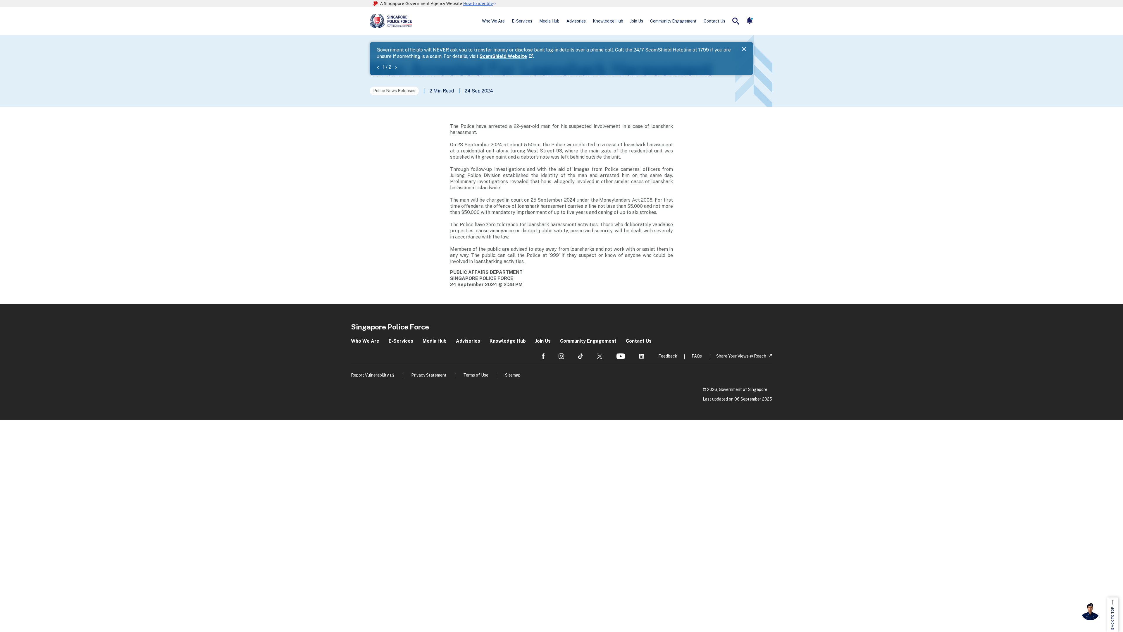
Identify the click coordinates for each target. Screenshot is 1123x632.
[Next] (396, 67)
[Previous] (378, 67)
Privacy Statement (429, 375)
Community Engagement (673, 21)
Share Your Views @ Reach (741, 356)
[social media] (543, 356)
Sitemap (513, 375)
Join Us (636, 21)
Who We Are (493, 21)
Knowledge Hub (608, 21)
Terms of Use (475, 375)
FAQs (697, 356)
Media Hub (549, 21)
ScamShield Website (503, 56)
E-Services (522, 21)
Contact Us (714, 21)
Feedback (667, 356)
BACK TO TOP (1112, 618)
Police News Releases (394, 90)
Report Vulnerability (370, 375)
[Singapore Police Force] (391, 21)
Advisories (576, 21)
